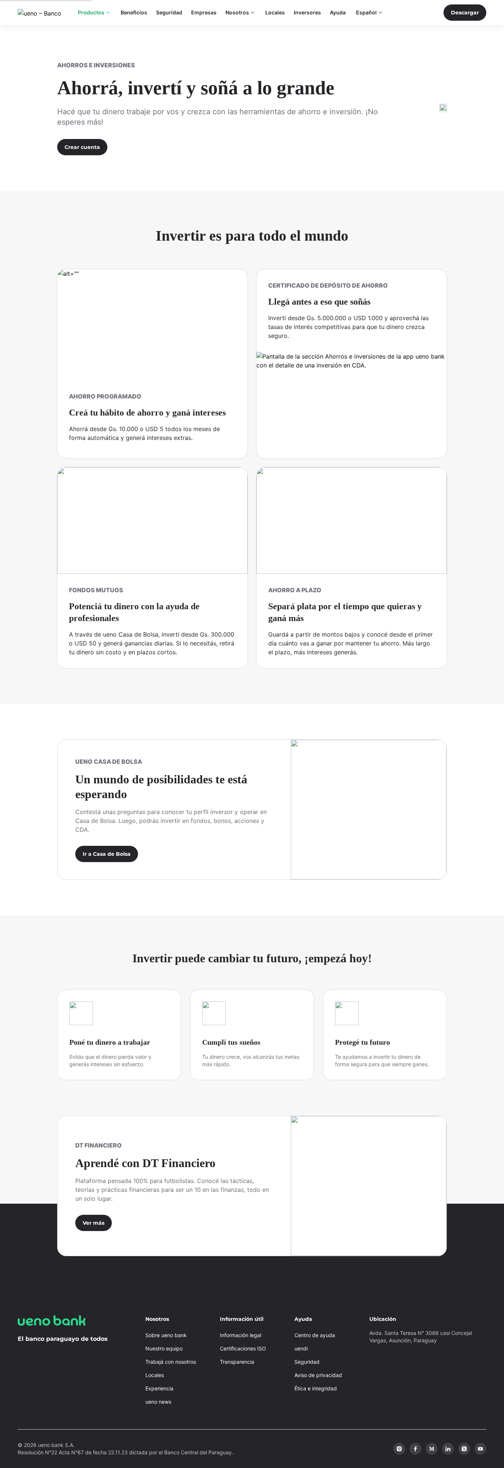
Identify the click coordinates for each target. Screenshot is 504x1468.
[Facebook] (415, 1449)
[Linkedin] (448, 1449)
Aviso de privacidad (318, 1375)
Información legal (240, 1335)
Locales (154, 1375)
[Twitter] (464, 1449)
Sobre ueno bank (166, 1335)
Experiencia (159, 1388)
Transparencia (237, 1362)
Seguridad (307, 1362)
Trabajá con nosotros (170, 1362)
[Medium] (432, 1449)
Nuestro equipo (164, 1348)
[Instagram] (399, 1449)
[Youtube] (480, 1449)
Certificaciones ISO (243, 1348)
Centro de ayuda (314, 1335)
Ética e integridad (315, 1388)
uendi (301, 1348)
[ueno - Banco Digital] (42, 12)
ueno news (158, 1402)
